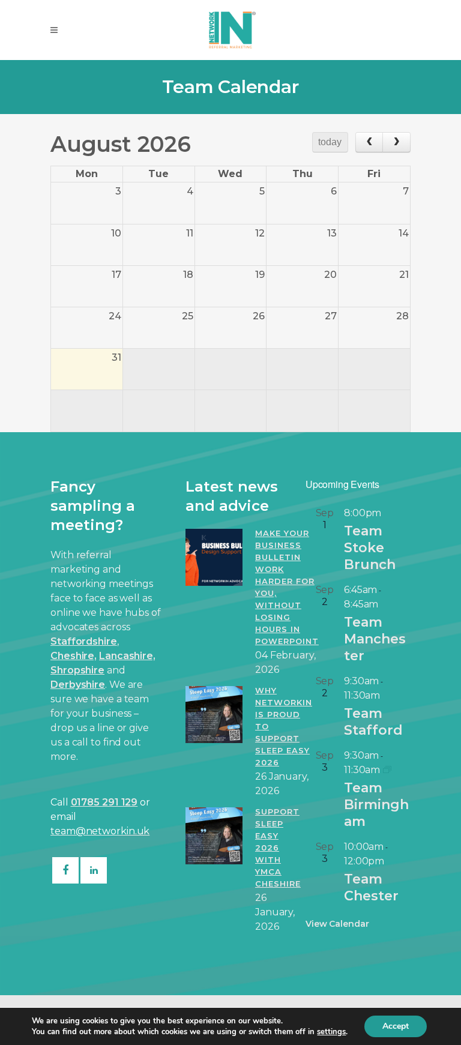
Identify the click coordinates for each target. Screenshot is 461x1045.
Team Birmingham (376, 805)
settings (331, 1031)
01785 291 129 (104, 802)
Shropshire (77, 670)
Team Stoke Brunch (370, 548)
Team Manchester (375, 639)
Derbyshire (77, 684)
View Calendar (337, 923)
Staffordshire (83, 641)
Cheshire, (73, 655)
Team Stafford (373, 721)
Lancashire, (127, 655)
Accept (395, 1026)
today (330, 142)
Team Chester (371, 887)
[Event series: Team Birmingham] (387, 769)
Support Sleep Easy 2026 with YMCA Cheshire (278, 847)
